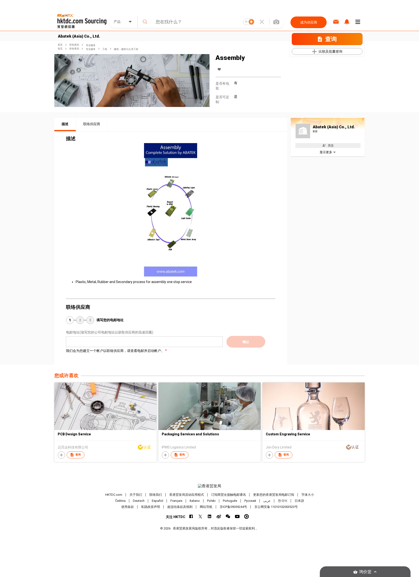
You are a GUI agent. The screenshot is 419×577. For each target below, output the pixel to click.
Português (230, 501)
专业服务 (91, 45)
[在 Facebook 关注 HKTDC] (191, 516)
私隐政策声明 (150, 507)
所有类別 (74, 44)
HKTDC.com (113, 494)
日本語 (299, 501)
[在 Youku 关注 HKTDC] (246, 516)
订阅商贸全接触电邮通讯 (228, 494)
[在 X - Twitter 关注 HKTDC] (200, 516)
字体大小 (307, 494)
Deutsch (139, 501)
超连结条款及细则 (180, 507)
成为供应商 (308, 22)
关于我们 (135, 494)
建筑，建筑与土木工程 (126, 49)
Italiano (195, 501)
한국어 (282, 501)
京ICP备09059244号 (233, 507)
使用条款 (127, 507)
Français (176, 501)
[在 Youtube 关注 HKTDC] (237, 516)
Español (157, 501)
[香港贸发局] (209, 486)
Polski (211, 501)
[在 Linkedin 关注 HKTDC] (209, 516)
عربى (267, 501)
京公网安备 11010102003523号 (276, 507)
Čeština (120, 501)
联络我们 (155, 494)
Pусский (250, 501)
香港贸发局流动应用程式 (186, 494)
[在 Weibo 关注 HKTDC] (219, 516)
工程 (104, 49)
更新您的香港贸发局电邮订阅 (273, 494)
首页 (60, 44)
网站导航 (206, 507)
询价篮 (365, 571)
